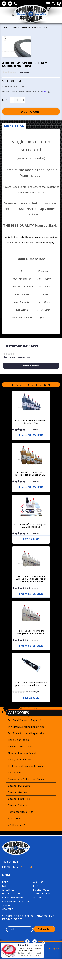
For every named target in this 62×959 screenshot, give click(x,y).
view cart (7, 909)
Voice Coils (14, 818)
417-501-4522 (10, 861)
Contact (38, 897)
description (14, 126)
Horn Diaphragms (18, 739)
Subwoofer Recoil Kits (20, 811)
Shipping (5, 86)
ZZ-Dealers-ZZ (16, 825)
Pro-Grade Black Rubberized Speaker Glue (31, 421)
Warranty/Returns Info (15, 901)
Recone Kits (14, 772)
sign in (6, 905)
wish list (38, 882)
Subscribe (44, 929)
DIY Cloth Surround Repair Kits (26, 726)
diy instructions (11, 893)
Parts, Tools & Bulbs (20, 759)
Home (4, 27)
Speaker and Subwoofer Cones (26, 779)
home (5, 882)
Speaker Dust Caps (19, 785)
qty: (5, 100)
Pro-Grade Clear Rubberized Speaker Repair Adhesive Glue (31, 683)
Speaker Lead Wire (19, 798)
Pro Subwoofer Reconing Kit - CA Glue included (31, 525)
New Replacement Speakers (24, 753)
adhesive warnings (12, 897)
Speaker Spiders (17, 805)
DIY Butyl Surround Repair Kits (26, 720)
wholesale (8, 889)
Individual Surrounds (20, 746)
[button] (16, 73)
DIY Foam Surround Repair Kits (26, 733)
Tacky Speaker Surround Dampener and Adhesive (31, 632)
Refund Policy (41, 889)
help (35, 886)
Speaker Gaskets (17, 792)
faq (4, 886)
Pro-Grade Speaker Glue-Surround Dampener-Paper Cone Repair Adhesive (31, 579)
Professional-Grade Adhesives (25, 766)
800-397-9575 (18, 867)
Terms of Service (42, 893)
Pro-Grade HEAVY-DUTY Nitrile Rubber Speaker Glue (31, 473)
